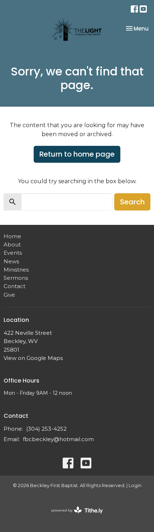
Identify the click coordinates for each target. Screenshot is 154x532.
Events (13, 252)
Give (9, 294)
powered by (73, 516)
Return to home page (77, 154)
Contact (14, 286)
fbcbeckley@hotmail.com (58, 439)
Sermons (16, 277)
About (12, 244)
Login (135, 485)
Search (132, 202)
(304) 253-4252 (46, 428)
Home (12, 236)
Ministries (16, 269)
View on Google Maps (33, 358)
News (11, 261)
